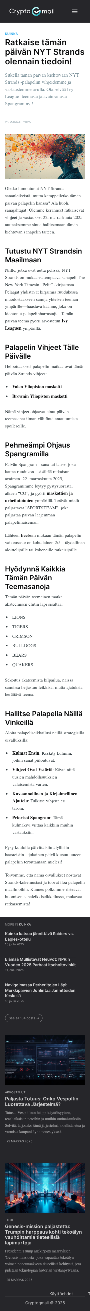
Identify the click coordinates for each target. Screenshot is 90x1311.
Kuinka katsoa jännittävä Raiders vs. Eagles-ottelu (39, 936)
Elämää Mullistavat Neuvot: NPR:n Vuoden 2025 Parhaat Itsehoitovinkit (40, 962)
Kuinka (11, 34)
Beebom (28, 535)
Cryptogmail (37, 1302)
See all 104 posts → (24, 1018)
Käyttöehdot (61, 1293)
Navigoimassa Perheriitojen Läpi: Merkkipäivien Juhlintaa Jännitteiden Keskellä (40, 990)
